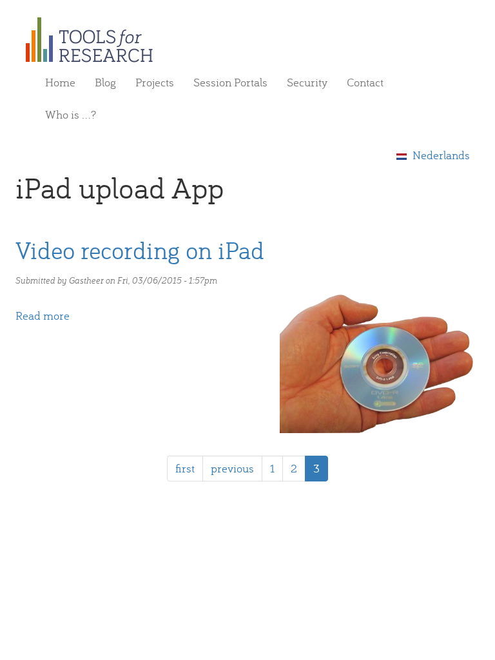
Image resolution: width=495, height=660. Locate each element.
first (185, 468)
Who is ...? (70, 114)
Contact (365, 82)
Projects (154, 82)
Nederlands (440, 155)
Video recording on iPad (139, 250)
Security (307, 82)
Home (60, 82)
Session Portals (230, 82)
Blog (105, 82)
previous (232, 468)
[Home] (94, 40)
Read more (42, 315)
